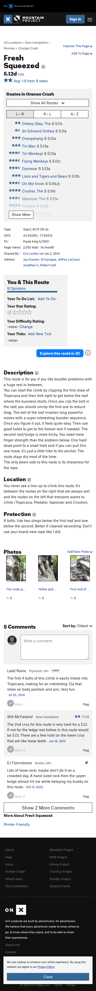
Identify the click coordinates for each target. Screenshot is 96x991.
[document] (48, 970)
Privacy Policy (46, 967)
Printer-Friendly (17, 824)
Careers (10, 952)
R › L (47, 114)
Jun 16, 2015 (57, 741)
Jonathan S (31, 265)
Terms (58, 985)
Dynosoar (29, 168)
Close (48, 976)
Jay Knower (31, 259)
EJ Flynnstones (19, 763)
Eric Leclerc (31, 253)
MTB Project (58, 857)
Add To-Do (47, 298)
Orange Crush (28, 48)
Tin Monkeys (32, 153)
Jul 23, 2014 (16, 695)
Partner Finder (15, 871)
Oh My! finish (33, 183)
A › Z (75, 114)
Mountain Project (61, 850)
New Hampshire (36, 42)
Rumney (9, 48)
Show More (21, 214)
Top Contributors (17, 886)
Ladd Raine (16, 670)
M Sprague (48, 259)
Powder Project (60, 879)
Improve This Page (76, 46)
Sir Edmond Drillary (38, 131)
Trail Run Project (60, 871)
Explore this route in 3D (60, 353)
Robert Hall (48, 265)
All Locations (12, 42)
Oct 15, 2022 (34, 787)
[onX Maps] (15, 914)
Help (8, 857)
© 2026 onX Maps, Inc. (35, 985)
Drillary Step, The (36, 123)
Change (26, 326)
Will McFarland (20, 716)
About (9, 850)
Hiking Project (59, 864)
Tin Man (29, 146)
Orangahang (32, 138)
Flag (86, 704)
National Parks (59, 886)
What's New (13, 879)
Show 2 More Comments (48, 807)
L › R (20, 114)
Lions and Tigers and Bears (44, 176)
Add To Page (80, 53)
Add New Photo (78, 552)
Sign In (75, 19)
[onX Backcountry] (19, 6)
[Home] (26, 19)
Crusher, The (32, 191)
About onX (12, 945)
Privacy (71, 985)
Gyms (9, 864)
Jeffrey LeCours (69, 259)
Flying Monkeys (35, 161)
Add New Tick (39, 333)
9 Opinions (16, 288)
